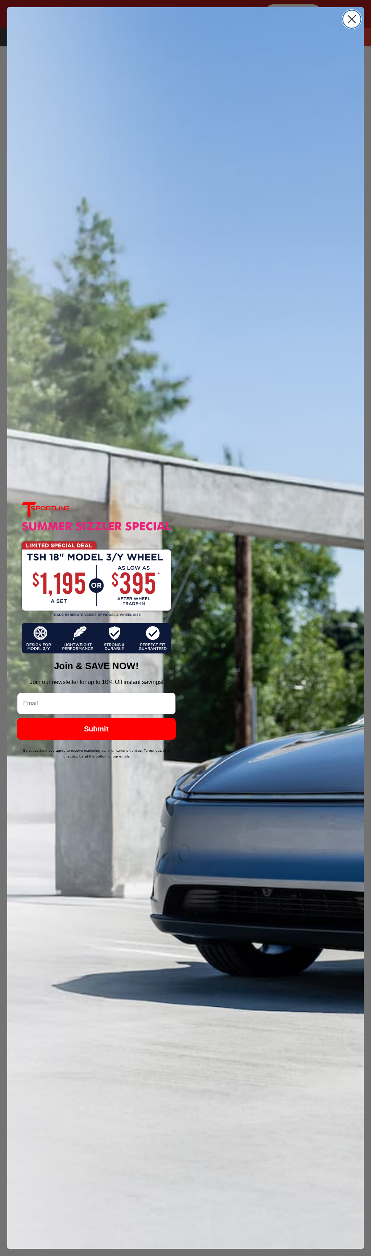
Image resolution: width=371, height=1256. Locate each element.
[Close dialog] (352, 19)
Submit (96, 729)
